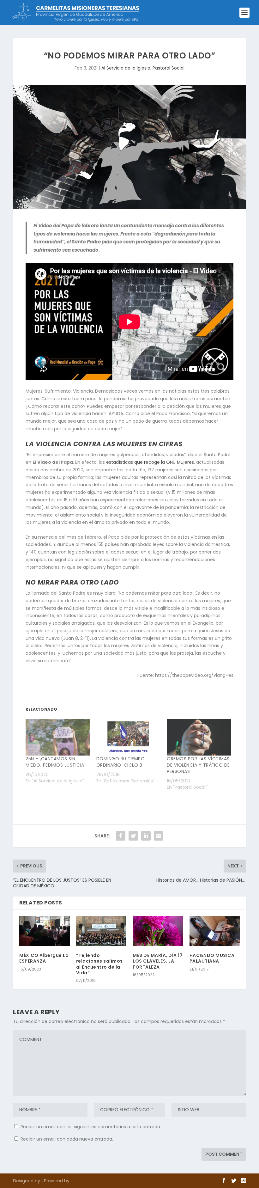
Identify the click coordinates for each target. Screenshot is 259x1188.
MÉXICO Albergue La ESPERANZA (44, 958)
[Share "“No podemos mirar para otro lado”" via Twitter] (133, 836)
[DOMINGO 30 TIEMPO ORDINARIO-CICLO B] (128, 737)
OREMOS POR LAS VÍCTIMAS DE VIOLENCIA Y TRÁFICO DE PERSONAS (198, 765)
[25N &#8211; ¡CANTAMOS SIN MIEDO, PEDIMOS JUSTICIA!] (58, 737)
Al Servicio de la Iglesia (125, 68)
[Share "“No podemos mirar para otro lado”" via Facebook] (120, 836)
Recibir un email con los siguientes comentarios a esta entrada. (91, 1127)
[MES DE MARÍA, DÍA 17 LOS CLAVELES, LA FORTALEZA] (158, 931)
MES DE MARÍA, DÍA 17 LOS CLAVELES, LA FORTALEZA (158, 961)
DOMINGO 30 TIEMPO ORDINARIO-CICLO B (120, 762)
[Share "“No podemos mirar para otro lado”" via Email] (158, 836)
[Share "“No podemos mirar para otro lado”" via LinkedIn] (146, 836)
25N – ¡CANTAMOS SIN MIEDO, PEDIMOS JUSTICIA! (56, 762)
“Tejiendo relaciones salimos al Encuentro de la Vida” (99, 964)
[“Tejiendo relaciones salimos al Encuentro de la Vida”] (101, 931)
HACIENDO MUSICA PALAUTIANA (212, 958)
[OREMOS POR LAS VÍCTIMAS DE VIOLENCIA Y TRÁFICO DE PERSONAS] (199, 737)
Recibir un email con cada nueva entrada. (67, 1139)
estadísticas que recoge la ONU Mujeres (150, 462)
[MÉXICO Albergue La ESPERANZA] (44, 931)
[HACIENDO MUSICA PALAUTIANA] (215, 931)
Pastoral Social (168, 68)
